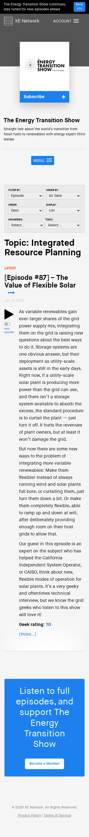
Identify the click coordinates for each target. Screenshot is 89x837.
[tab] (44, 96)
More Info (79, 6)
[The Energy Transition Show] (44, 66)
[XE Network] (21, 20)
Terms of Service (57, 815)
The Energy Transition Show (42, 120)
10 (48, 625)
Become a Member (44, 763)
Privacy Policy (29, 815)
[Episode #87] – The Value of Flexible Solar (40, 281)
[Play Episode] (9, 317)
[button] (44, 96)
